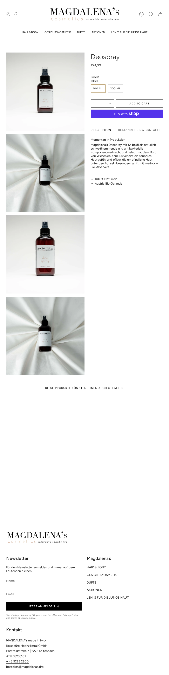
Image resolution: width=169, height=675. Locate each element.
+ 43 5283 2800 (17, 661)
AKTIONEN (94, 590)
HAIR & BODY (96, 567)
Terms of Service (19, 618)
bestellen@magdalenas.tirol (25, 667)
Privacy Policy (70, 615)
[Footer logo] (37, 537)
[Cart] (160, 14)
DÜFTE (91, 582)
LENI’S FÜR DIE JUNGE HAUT (108, 597)
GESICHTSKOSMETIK (102, 575)
